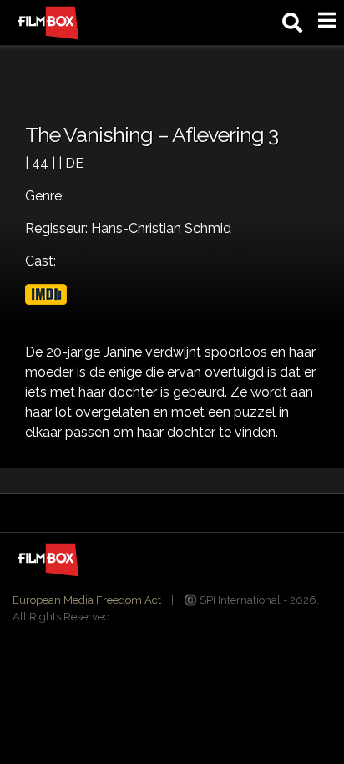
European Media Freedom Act (87, 600)
